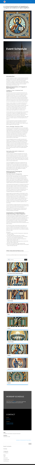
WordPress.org (6, 461)
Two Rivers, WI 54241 (9, 424)
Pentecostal (18, 433)
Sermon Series (10, 300)
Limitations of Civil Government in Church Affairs (24, 440)
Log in (4, 456)
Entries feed (6, 457)
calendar (14, 401)
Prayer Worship (10, 341)
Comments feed (6, 459)
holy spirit (14, 433)
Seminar (9, 382)
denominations (9, 433)
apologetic (5, 433)
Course (9, 287)
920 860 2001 (8, 419)
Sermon (9, 355)
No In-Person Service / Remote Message (15, 273)
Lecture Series (10, 369)
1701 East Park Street (9, 422)
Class (9, 314)
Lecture (9, 328)
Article (4, 9)
